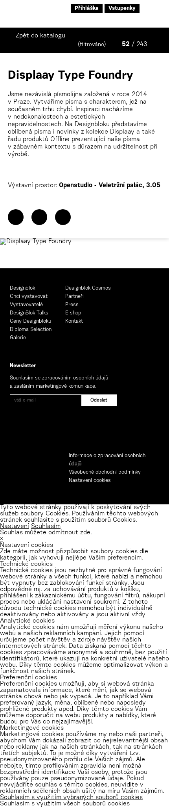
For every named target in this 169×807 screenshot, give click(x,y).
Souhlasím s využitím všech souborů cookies (65, 804)
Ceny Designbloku (30, 321)
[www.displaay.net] (16, 217)
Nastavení (14, 526)
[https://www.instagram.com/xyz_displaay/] (63, 217)
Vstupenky (122, 8)
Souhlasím (46, 526)
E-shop (73, 313)
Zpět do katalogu (40, 36)
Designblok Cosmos (88, 288)
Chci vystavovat (29, 296)
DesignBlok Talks (29, 313)
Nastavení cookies (90, 480)
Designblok (22, 288)
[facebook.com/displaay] (39, 217)
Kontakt (74, 321)
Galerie (18, 337)
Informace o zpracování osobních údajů (107, 460)
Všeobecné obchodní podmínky (105, 472)
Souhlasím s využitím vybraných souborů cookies (71, 797)
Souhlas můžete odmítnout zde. (46, 533)
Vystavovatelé (26, 304)
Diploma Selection (30, 329)
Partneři (74, 296)
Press (72, 304)
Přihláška (87, 8)
